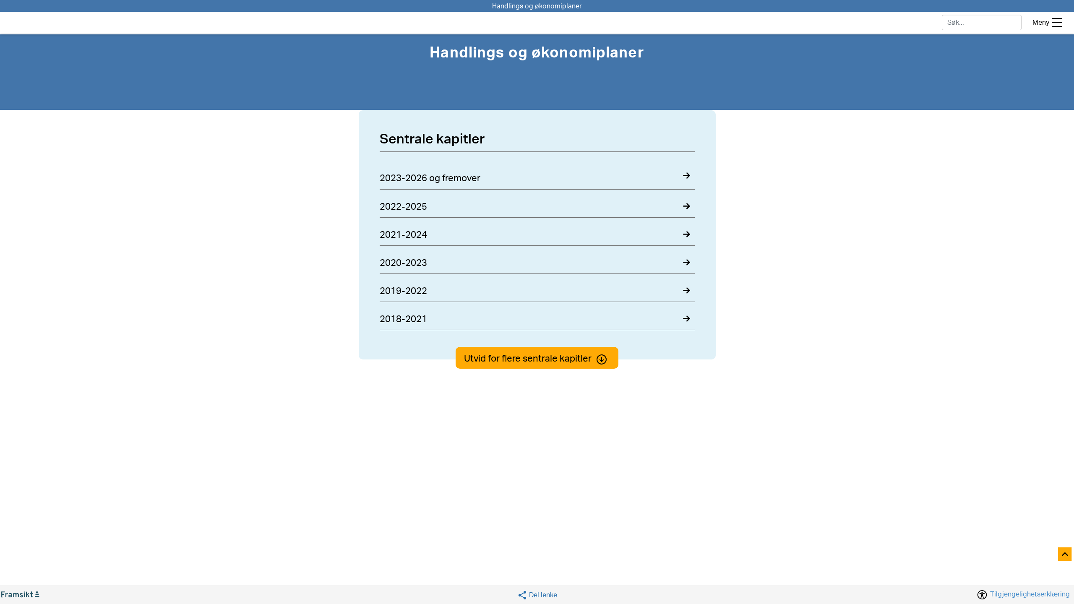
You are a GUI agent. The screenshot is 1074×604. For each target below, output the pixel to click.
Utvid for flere (528, 358)
